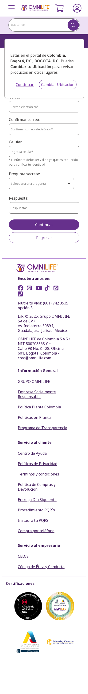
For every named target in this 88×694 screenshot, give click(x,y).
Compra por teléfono (36, 530)
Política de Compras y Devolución (37, 487)
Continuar (25, 84)
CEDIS (23, 556)
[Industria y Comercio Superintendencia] (60, 642)
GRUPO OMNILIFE (34, 381)
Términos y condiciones (38, 474)
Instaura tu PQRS (33, 520)
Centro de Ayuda (32, 453)
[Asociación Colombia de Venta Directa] (28, 642)
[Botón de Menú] (11, 8)
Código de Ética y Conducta (41, 566)
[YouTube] (40, 288)
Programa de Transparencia (42, 427)
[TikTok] (49, 288)
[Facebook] (22, 288)
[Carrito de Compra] (59, 8)
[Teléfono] (22, 294)
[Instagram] (31, 288)
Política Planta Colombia (39, 407)
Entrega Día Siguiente (37, 499)
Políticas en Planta (34, 417)
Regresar (44, 237)
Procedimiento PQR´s (36, 510)
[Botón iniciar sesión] (77, 8)
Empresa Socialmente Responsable (37, 394)
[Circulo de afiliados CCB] (28, 606)
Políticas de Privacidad (37, 463)
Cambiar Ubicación (57, 84)
